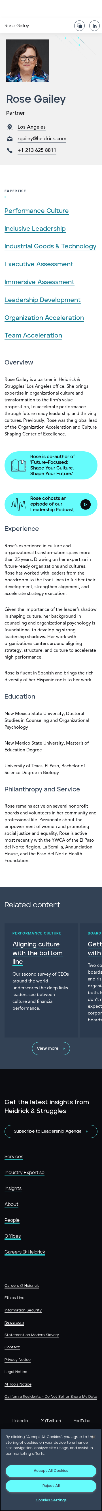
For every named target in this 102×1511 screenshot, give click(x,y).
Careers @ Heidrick (25, 1252)
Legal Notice (16, 1372)
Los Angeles (32, 127)
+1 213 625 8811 (37, 150)
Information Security (23, 1310)
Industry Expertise (24, 1172)
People (12, 1220)
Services (14, 1156)
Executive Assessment (39, 264)
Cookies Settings (51, 1500)
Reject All (51, 1486)
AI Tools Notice (18, 1384)
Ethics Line (14, 1298)
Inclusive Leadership (35, 229)
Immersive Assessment (40, 282)
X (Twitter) (51, 1421)
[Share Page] (79, 25)
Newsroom (14, 1323)
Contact (12, 1347)
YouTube (82, 1421)
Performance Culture (37, 211)
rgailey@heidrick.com (42, 138)
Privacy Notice (18, 1360)
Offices (13, 1236)
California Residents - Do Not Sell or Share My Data (51, 1397)
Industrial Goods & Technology (50, 246)
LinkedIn (20, 1421)
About (11, 1204)
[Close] (94, 1437)
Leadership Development (43, 300)
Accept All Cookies (51, 1471)
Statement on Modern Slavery (32, 1335)
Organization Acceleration (44, 318)
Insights (13, 1188)
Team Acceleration (33, 335)
